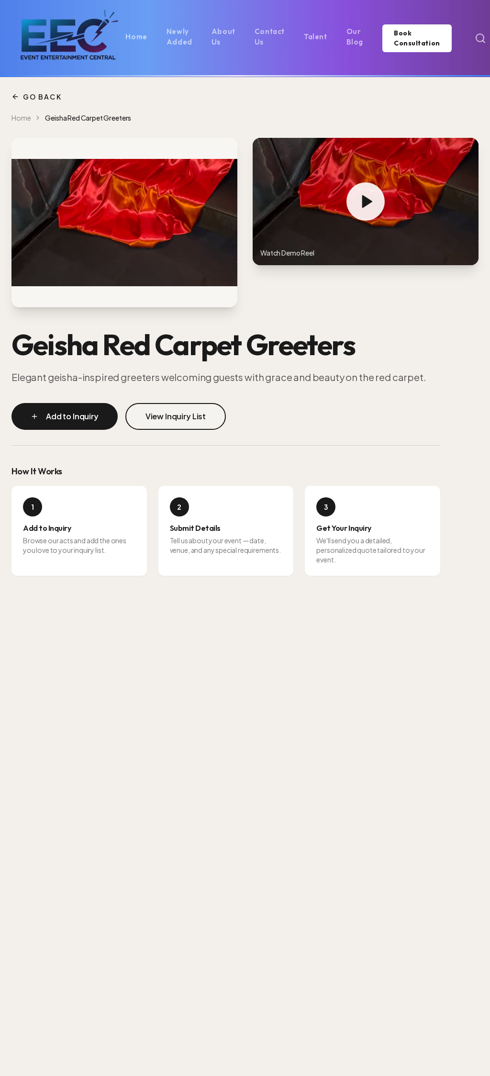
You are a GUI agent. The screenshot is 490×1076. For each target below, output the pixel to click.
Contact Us (270, 37)
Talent (315, 36)
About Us (223, 37)
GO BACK (42, 96)
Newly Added (179, 37)
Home (136, 36)
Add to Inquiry (72, 416)
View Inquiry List (175, 416)
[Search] (480, 38)
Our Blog (354, 37)
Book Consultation (417, 38)
